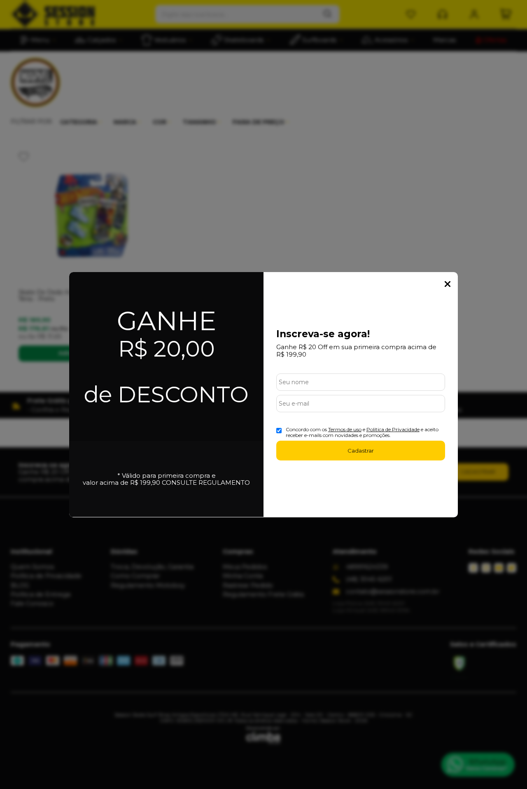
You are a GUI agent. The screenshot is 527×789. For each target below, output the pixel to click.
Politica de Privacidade (393, 429)
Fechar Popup (447, 284)
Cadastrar (360, 450)
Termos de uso (344, 429)
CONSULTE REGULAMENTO (206, 482)
